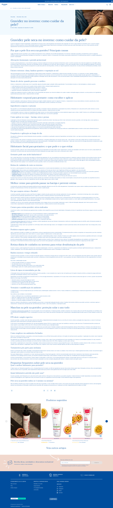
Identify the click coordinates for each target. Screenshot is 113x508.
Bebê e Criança (41, 4)
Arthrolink (36, 489)
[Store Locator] (110, 4)
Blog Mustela (64, 4)
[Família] (59, 4)
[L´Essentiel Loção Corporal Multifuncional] (26, 421)
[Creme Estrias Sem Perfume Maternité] (87, 421)
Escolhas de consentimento (15, 506)
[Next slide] (106, 421)
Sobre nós (71, 4)
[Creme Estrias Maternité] (56, 421)
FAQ (11, 485)
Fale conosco (14, 483)
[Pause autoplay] (111, 1)
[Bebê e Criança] (45, 4)
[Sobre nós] (75, 4)
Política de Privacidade (26, 506)
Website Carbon (21, 498)
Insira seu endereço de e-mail (66, 459)
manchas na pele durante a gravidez (20, 310)
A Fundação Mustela (38, 487)
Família (56, 4)
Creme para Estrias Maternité (18, 221)
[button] (107, 4)
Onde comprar (14, 487)
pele (12, 53)
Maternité (50, 4)
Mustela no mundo (38, 483)
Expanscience (37, 485)
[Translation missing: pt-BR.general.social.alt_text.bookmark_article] (12, 390)
